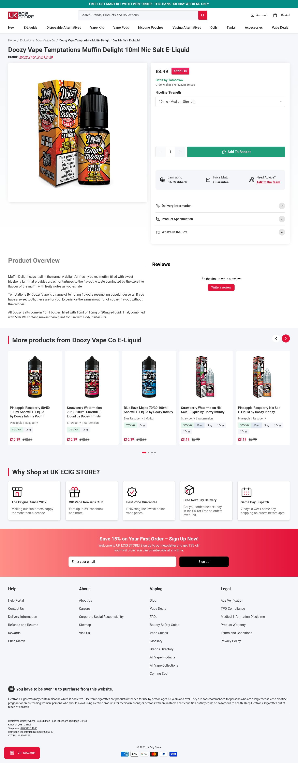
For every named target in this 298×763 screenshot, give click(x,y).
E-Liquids (26, 40)
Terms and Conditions (236, 633)
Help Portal (16, 600)
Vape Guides (159, 633)
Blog (153, 600)
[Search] (202, 15)
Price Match (16, 641)
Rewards (14, 633)
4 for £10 (180, 71)
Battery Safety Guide (164, 625)
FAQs (153, 617)
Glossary (156, 641)
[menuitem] (11, 27)
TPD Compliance (233, 609)
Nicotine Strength (168, 92)
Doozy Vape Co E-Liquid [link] (36, 57)
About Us (85, 600)
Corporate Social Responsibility (101, 617)
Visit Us (84, 633)
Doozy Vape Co (45, 40)
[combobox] (133, 15)
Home (12, 40)
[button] (144, 452)
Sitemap (85, 625)
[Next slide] (286, 338)
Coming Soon (159, 673)
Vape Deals (158, 609)
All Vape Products (162, 657)
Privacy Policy (231, 641)
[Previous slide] (276, 338)
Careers (84, 609)
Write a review (221, 287)
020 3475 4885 (28, 728)
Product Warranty (233, 625)
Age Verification (232, 600)
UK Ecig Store (153, 747)
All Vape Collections (164, 665)
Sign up (203, 562)
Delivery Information (22, 617)
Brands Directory (162, 649)
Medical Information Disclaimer (243, 617)
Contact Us (16, 609)
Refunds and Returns (23, 625)
